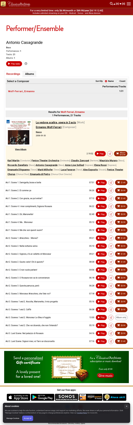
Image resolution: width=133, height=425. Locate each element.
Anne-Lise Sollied (74, 165)
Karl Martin (13, 160)
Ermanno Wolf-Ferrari (49, 127)
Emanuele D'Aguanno (19, 169)
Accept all (27, 418)
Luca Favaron (68, 169)
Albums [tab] (29, 73)
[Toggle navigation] (128, 4)
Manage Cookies (12, 418)
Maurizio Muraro (108, 160)
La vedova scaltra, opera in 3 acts (56, 122)
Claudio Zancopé (80, 160)
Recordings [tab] (13, 73)
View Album (20, 149)
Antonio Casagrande (47, 165)
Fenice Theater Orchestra (45, 160)
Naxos (39, 132)
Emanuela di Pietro (40, 174)
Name (111, 81)
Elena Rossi (100, 165)
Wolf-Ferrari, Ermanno (21, 91)
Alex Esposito (90, 169)
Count (122, 81)
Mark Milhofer (45, 169)
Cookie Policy (82, 413)
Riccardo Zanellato (18, 165)
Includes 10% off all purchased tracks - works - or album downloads (66, 13)
